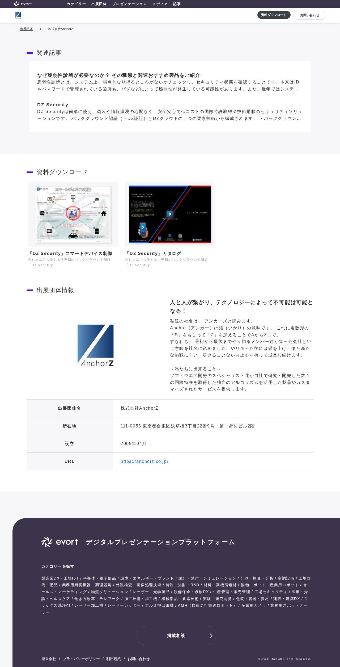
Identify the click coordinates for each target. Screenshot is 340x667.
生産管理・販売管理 (231, 592)
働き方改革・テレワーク (97, 599)
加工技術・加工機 (141, 599)
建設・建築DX (286, 599)
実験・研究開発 (217, 599)
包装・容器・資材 (252, 599)
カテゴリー (76, 4)
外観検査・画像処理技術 (139, 585)
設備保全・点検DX (191, 592)
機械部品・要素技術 (180, 599)
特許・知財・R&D (182, 585)
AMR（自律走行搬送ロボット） (207, 605)
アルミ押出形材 (159, 605)
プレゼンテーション (129, 4)
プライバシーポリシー (81, 659)
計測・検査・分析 (257, 578)
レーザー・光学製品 (151, 592)
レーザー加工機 (88, 605)
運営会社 (48, 659)
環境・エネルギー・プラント (147, 578)
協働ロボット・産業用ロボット (270, 585)
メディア (160, 4)
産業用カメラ (253, 605)
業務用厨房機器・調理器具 (87, 585)
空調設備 (286, 578)
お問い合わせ (309, 15)
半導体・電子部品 (99, 578)
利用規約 (113, 659)
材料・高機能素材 (220, 585)
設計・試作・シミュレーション (207, 578)
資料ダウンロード (274, 15)
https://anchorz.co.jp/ (144, 461)
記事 (177, 4)
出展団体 (99, 4)
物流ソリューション (109, 592)
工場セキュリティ (271, 592)
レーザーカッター (124, 605)
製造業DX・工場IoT (60, 578)
